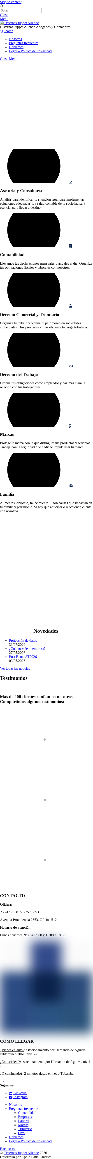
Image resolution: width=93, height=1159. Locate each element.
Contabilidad (27, 1113)
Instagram (20, 1097)
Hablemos (16, 47)
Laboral (23, 1121)
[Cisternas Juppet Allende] (19, 23)
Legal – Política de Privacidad (30, 51)
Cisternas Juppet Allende (21, 1153)
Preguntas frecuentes (23, 43)
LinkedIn (20, 1093)
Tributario (25, 1129)
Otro (21, 1133)
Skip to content (10, 2)
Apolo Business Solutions (18, 766)
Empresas (25, 1117)
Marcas (23, 1125)
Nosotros (15, 39)
